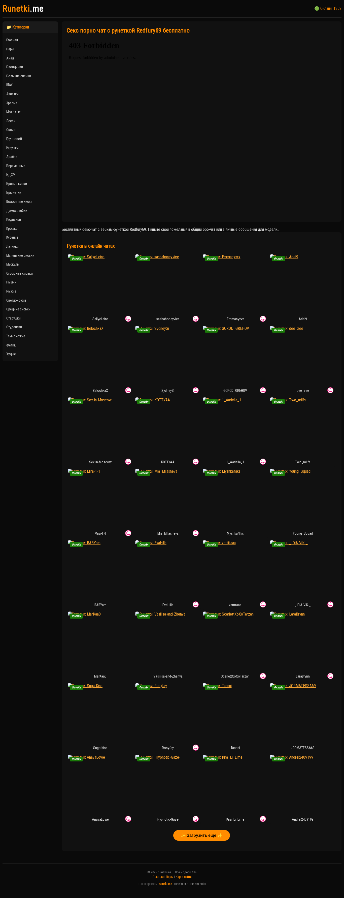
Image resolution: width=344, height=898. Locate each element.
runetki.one (181, 884)
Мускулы (12, 264)
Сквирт (11, 130)
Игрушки (12, 148)
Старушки (13, 318)
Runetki (23, 9)
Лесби (10, 121)
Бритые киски (16, 184)
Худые (11, 354)
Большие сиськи (18, 76)
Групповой (14, 139)
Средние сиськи (18, 309)
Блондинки (14, 67)
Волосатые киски (19, 202)
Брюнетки (13, 192)
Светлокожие (16, 300)
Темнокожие (15, 336)
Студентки (14, 327)
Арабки (11, 157)
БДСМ (10, 175)
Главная (12, 40)
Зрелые (11, 103)
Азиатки (12, 94)
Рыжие (11, 291)
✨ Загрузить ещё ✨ (201, 835)
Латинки (12, 246)
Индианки (13, 219)
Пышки (11, 282)
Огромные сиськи (19, 273)
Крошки (12, 229)
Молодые (13, 112)
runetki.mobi (198, 884)
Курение (12, 237)
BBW (9, 85)
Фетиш (11, 345)
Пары (10, 49)
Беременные (15, 166)
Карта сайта (184, 877)
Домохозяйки (16, 211)
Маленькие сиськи (20, 255)
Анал (10, 58)
